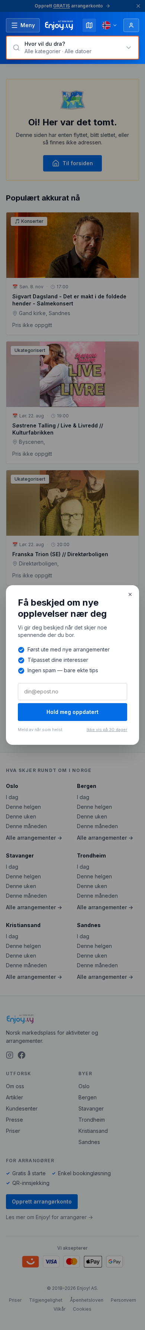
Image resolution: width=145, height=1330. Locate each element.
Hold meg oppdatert (72, 712)
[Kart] (89, 25)
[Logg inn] (131, 25)
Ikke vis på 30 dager (107, 729)
